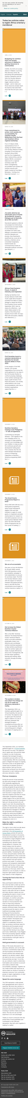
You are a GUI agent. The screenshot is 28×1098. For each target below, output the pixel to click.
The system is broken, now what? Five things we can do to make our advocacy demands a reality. (14, 702)
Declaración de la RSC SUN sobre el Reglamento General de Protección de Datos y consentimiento (12, 1091)
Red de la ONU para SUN (8, 1075)
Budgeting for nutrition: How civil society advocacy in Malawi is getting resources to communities (13, 62)
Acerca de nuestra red (7, 1059)
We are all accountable (13, 564)
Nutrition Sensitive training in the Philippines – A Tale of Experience (13, 429)
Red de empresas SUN (7, 1079)
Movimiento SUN (6, 1073)
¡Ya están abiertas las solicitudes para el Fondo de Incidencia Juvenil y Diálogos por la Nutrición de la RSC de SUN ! (13, 216)
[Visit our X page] (5, 1038)
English (3, 14)
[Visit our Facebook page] (2, 1038)
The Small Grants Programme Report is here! (12, 499)
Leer (6, 96)
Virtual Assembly (20, 748)
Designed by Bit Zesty (7, 1087)
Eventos (3, 1061)
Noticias (3, 1065)
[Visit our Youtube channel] (7, 1038)
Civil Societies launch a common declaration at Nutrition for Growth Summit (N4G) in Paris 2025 (13, 360)
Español (15, 14)
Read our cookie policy (11, 8)
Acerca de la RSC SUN (8, 1055)
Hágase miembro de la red (10, 1048)
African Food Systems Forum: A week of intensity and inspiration (13, 290)
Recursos (4, 1063)
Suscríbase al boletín (11, 1043)
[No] (26, 6)
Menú (25, 14)
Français (9, 14)
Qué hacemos (5, 1057)
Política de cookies (6, 1095)
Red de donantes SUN (7, 1077)
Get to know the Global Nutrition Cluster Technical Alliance (13, 628)
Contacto (4, 1067)
